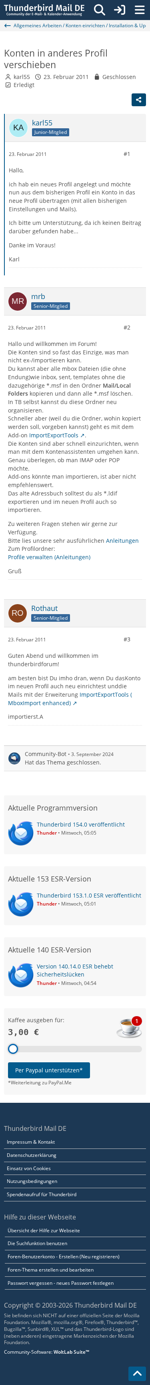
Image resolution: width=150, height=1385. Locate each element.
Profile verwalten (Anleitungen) (49, 557)
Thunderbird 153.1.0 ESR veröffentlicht (89, 895)
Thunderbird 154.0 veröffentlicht (81, 824)
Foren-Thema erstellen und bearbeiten (51, 1269)
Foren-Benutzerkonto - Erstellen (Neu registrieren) (64, 1256)
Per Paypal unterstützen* (49, 1070)
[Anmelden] (120, 10)
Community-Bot (45, 754)
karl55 (22, 77)
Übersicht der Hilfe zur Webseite (44, 1230)
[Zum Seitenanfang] (137, 1374)
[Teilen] (139, 99)
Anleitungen (122, 540)
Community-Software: (46, 1352)
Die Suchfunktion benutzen (37, 1243)
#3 (127, 639)
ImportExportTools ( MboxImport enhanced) (70, 699)
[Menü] (140, 10)
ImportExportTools (53, 435)
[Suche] (100, 10)
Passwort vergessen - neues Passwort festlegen (61, 1283)
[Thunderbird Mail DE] (44, 10)
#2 (127, 327)
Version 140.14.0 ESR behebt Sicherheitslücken (75, 970)
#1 (127, 154)
